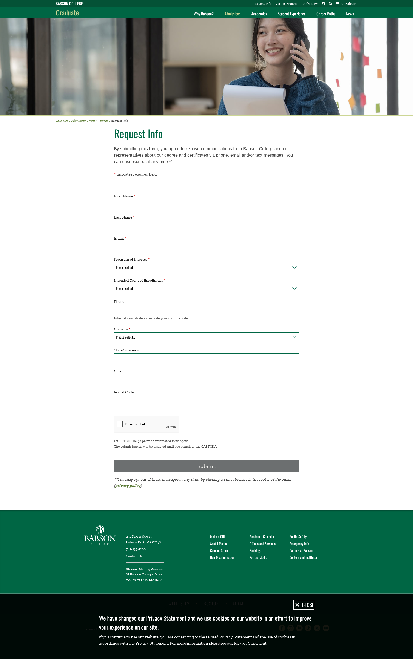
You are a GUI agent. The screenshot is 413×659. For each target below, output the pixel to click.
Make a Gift (217, 536)
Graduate (67, 12)
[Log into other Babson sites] (323, 3)
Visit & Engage (286, 4)
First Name (123, 196)
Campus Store (219, 550)
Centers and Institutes (303, 557)
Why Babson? (204, 14)
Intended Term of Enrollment (138, 280)
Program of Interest (130, 259)
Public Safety (298, 536)
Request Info (262, 4)
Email (119, 238)
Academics (259, 14)
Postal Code (124, 392)
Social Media (218, 543)
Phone (119, 301)
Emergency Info (299, 543)
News (350, 14)
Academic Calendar (262, 536)
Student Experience (292, 14)
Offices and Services (263, 543)
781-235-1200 (136, 549)
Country (121, 329)
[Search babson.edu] (330, 3)
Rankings (255, 550)
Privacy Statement (250, 643)
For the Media (258, 557)
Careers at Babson (301, 550)
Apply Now (309, 4)
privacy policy (127, 485)
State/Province (126, 350)
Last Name (123, 217)
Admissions (232, 14)
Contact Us (134, 556)
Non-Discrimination (222, 557)
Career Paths (325, 14)
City (117, 371)
